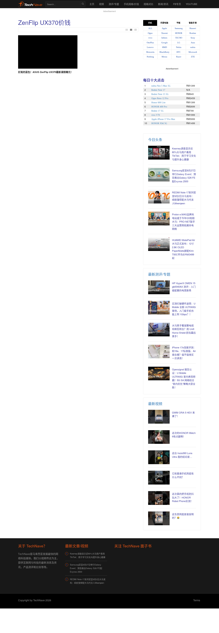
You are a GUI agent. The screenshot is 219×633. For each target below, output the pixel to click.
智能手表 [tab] (193, 23)
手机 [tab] (150, 23)
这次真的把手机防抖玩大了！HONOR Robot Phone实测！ (183, 497)
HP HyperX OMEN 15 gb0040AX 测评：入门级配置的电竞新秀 (184, 286)
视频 (101, 4)
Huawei (193, 28)
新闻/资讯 (163, 4)
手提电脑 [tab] (164, 23)
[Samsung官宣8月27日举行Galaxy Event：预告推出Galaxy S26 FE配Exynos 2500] (159, 174)
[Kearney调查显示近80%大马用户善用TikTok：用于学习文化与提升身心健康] (159, 153)
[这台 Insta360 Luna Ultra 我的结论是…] (159, 457)
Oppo (150, 33)
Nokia (178, 47)
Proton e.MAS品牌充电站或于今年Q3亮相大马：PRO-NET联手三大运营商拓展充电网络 (183, 221)
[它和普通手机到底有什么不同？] (159, 478)
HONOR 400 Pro (159, 107)
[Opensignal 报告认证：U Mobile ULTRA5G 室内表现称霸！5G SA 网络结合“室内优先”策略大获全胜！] (159, 373)
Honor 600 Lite (158, 102)
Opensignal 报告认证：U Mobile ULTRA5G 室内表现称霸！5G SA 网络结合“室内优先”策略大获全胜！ (183, 378)
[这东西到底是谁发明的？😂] (159, 518)
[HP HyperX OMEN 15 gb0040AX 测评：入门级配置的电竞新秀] (159, 287)
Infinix (164, 38)
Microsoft (193, 52)
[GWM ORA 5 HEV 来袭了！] (159, 417)
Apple (164, 28)
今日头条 (155, 139)
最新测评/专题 (159, 274)
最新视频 (155, 403)
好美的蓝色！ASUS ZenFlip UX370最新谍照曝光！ (45, 72)
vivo (150, 38)
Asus (193, 42)
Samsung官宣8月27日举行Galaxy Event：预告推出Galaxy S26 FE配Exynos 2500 (184, 176)
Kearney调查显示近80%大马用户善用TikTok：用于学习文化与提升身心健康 (184, 154)
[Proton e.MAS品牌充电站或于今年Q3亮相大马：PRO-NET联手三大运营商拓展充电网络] (159, 218)
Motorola (150, 52)
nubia (192, 47)
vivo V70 (155, 115)
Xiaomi (164, 33)
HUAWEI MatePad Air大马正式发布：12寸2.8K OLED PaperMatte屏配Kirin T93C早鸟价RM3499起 (183, 249)
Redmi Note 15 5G (159, 94)
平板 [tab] (178, 23)
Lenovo (150, 47)
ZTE (193, 56)
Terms (196, 600)
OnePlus (150, 42)
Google (164, 42)
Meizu (164, 56)
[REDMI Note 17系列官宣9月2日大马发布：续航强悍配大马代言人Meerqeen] (159, 196)
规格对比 (148, 4)
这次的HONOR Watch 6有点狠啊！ (184, 434)
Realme (193, 33)
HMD (164, 47)
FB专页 (177, 4)
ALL (150, 28)
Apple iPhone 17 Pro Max (163, 119)
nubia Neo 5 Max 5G (160, 86)
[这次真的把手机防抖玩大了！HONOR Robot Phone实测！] (159, 498)
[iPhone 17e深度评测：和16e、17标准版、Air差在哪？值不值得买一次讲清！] (159, 352)
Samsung (179, 28)
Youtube (191, 4)
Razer (178, 56)
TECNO (178, 38)
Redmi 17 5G (157, 111)
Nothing (150, 56)
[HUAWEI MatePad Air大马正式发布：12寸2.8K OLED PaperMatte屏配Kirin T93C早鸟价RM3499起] (159, 244)
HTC (179, 52)
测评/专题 (114, 4)
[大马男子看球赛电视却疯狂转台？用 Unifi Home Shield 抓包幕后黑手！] (159, 330)
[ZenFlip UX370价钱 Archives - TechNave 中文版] (30, 4)
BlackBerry (164, 52)
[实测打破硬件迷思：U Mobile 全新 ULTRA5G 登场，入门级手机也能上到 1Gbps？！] (159, 308)
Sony (193, 38)
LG (178, 42)
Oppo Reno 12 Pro (159, 98)
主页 (91, 4)
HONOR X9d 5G (159, 123)
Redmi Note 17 (158, 90)
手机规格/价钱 (131, 4)
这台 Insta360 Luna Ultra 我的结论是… (182, 454)
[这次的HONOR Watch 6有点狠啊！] (159, 437)
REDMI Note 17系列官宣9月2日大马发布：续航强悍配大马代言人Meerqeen (184, 198)
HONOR (178, 33)
